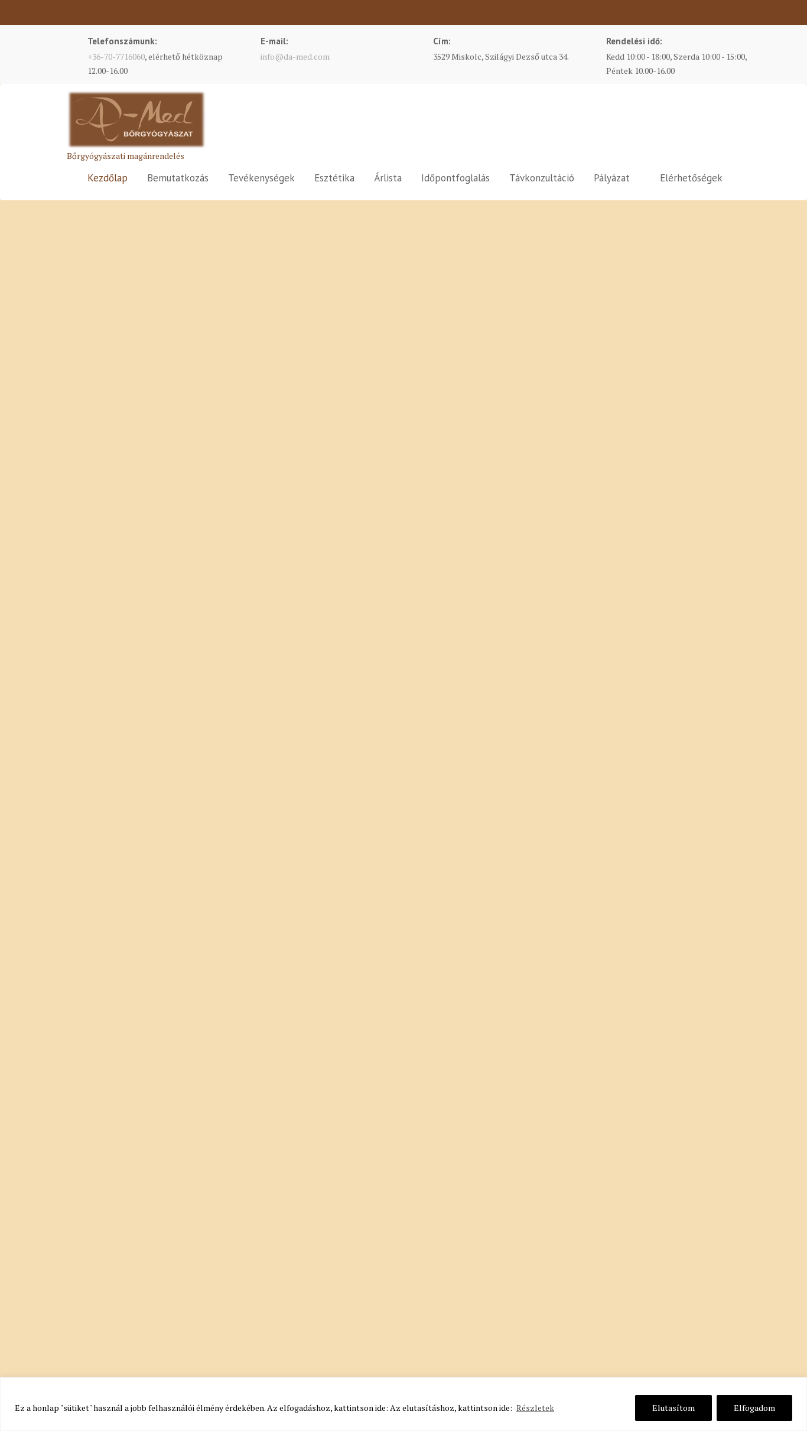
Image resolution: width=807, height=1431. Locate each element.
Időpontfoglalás (455, 177)
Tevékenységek (261, 177)
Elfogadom (754, 1407)
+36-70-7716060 (116, 56)
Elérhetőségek (691, 177)
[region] (403, 1404)
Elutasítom (673, 1407)
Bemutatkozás (178, 177)
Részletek (535, 1407)
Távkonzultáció (541, 177)
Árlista (388, 177)
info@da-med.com (295, 56)
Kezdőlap (107, 177)
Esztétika (334, 177)
